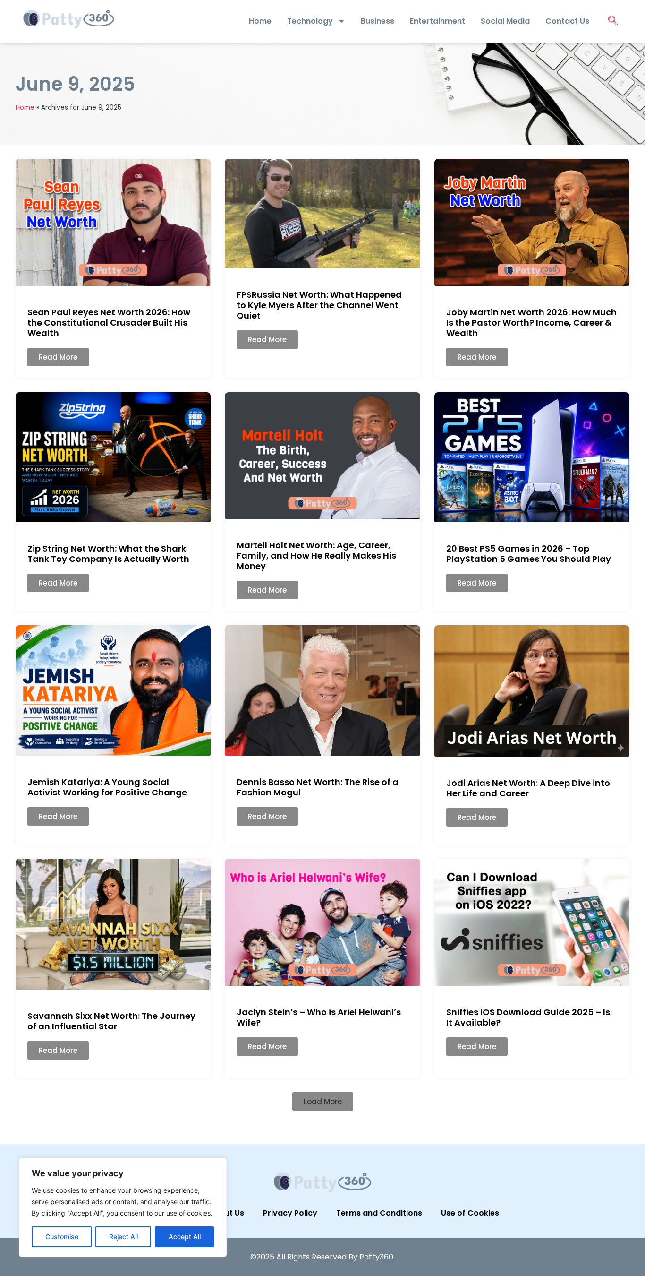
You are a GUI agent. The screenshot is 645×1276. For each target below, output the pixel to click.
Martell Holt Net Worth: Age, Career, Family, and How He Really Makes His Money (316, 555)
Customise (61, 1237)
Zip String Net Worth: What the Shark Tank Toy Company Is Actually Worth (108, 554)
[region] (123, 1207)
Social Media (505, 21)
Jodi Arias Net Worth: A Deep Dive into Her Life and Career (528, 788)
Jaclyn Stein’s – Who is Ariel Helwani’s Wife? (319, 1017)
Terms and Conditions (379, 1212)
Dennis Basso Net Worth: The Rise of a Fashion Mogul (318, 787)
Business (377, 21)
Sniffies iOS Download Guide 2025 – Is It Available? (528, 1017)
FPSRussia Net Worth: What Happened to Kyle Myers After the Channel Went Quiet (319, 305)
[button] (322, 1101)
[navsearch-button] (612, 21)
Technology (310, 21)
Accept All (185, 1237)
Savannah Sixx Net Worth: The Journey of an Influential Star (111, 1021)
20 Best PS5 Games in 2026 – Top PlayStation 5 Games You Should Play (528, 554)
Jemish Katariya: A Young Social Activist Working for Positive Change (107, 787)
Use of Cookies (470, 1212)
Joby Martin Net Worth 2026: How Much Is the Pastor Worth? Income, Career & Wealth (531, 322)
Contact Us (567, 21)
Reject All (123, 1237)
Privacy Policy (290, 1212)
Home (260, 21)
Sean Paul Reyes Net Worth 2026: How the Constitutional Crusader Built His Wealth (108, 322)
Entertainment (437, 21)
